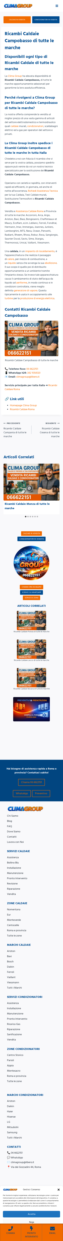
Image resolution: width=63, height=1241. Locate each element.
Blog (9, 821)
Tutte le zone (14, 935)
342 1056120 (33, 373)
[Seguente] (54, 488)
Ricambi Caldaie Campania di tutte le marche (15, 430)
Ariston (11, 951)
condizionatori (35, 126)
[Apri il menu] (56, 5)
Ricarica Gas (13, 1024)
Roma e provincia (16, 930)
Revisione (12, 883)
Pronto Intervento (17, 878)
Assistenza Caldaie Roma (30, 211)
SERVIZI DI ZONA (31, 597)
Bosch (10, 961)
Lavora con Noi (15, 842)
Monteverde (14, 920)
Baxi (9, 956)
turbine (9, 298)
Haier (10, 1111)
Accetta (31, 1214)
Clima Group (15, 76)
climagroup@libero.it (28, 377)
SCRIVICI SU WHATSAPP (31, 592)
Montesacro (13, 1071)
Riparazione (13, 889)
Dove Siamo (13, 831)
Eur (9, 915)
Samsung (12, 1132)
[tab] (25, 516)
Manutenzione (15, 873)
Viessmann (13, 982)
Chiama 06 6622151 (31, 782)
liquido (12, 263)
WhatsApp (22, 793)
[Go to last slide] (8, 488)
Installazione (14, 868)
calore (10, 259)
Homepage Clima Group (23, 405)
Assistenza (13, 857)
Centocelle (13, 925)
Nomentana (13, 909)
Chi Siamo (12, 816)
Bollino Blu (13, 862)
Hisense (11, 1117)
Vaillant (11, 977)
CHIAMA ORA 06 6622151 (31, 587)
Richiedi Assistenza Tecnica (43, 191)
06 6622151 (32, 369)
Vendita (11, 894)
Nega (31, 1222)
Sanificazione (14, 1034)
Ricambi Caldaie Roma (22, 409)
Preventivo (41, 793)
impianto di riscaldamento (40, 251)
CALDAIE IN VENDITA (17, 19)
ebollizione (51, 263)
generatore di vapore (25, 290)
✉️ (20, 1162)
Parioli (10, 1060)
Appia (10, 1065)
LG (8, 1122)
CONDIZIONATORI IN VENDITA (45, 19)
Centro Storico (15, 1055)
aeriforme (21, 282)
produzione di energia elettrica (37, 298)
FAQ (9, 826)
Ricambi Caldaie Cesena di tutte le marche (49, 430)
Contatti (12, 837)
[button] (58, 1189)
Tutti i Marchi (14, 988)
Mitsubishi (12, 1127)
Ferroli (10, 972)
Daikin (10, 967)
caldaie (14, 126)
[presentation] (31, 482)
